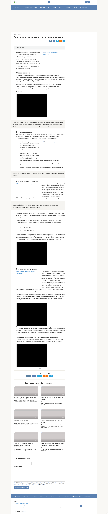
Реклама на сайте (24, 503)
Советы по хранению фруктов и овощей (52, 398)
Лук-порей (26, 496)
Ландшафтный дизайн (30, 7)
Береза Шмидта (76, 496)
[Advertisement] (54, 20)
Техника (75, 7)
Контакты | (17, 503)
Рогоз (58, 496)
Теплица (67, 7)
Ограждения (83, 7)
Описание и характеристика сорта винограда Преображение (52, 444)
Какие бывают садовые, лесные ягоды (52, 421)
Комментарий (18, 466)
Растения (42, 7)
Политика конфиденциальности (22, 505)
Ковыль (34, 496)
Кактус (41, 496)
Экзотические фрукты (21, 421)
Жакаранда (66, 496)
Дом (54, 7)
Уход (49, 7)
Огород (61, 7)
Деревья (17, 496)
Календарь (18, 7)
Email (33, 461)
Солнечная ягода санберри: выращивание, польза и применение (23, 445)
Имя (15, 461)
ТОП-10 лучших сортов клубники (25, 398)
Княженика (87, 496)
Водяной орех (50, 496)
